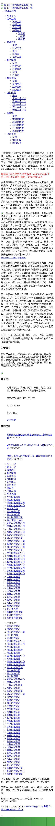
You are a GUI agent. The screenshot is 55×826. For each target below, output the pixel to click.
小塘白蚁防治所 (15, 550)
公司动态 (16, 84)
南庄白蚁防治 (13, 721)
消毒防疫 (16, 140)
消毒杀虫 (11, 491)
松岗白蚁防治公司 (16, 541)
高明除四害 (18, 131)
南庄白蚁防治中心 (16, 565)
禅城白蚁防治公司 (16, 502)
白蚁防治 (16, 48)
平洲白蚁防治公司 (16, 526)
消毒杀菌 (16, 57)
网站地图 (11, 494)
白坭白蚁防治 (13, 603)
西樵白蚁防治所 (15, 768)
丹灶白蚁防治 (13, 712)
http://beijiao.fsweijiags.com (13, 257)
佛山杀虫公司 (13, 511)
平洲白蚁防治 (13, 682)
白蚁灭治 (16, 66)
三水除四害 (18, 128)
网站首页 (11, 16)
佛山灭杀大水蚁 (15, 520)
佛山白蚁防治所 (15, 650)
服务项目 (11, 470)
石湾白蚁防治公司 (16, 562)
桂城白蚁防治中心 (16, 679)
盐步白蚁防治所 (15, 691)
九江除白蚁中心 (15, 615)
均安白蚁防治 (13, 591)
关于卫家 (16, 21)
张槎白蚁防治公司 (16, 559)
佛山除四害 (12, 635)
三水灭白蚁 (12, 508)
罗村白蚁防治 (13, 709)
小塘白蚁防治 (13, 706)
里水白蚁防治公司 (16, 694)
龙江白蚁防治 (13, 585)
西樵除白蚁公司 (15, 612)
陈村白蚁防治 (13, 726)
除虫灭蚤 (16, 143)
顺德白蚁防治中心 (16, 505)
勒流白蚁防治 (13, 582)
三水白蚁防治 (19, 107)
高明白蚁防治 (19, 110)
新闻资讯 (11, 476)
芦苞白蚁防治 (13, 606)
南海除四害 (18, 119)
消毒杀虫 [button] (11, 134)
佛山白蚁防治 (13, 499)
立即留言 (11, 420)
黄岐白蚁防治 (13, 688)
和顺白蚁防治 (13, 700)
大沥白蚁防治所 (15, 685)
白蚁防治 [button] (11, 92)
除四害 (15, 54)
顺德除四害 (18, 125)
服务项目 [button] (11, 42)
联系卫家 (16, 24)
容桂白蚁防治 (13, 594)
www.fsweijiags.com (33, 806)
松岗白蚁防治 (13, 697)
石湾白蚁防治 (13, 718)
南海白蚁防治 (19, 101)
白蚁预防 (16, 69)
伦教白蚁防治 (13, 579)
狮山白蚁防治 (13, 703)
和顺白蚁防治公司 (16, 544)
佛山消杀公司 (13, 514)
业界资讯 (16, 86)
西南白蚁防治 (13, 600)
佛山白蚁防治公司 (16, 632)
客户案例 (11, 473)
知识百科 (16, 89)
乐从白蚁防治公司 (16, 567)
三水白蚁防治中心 (16, 655)
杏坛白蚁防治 (13, 588)
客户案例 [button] (11, 60)
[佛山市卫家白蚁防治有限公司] (27, 7)
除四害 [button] (10, 113)
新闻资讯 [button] (11, 78)
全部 (14, 45)
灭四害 (15, 75)
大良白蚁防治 (13, 576)
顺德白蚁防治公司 (16, 664)
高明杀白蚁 (12, 609)
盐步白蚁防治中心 (16, 535)
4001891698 (9, 11)
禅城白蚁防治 (19, 98)
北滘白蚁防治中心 (16, 573)
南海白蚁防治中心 (16, 641)
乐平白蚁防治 (13, 597)
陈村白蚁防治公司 (16, 570)
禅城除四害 (18, 122)
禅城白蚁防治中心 (16, 661)
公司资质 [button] (16, 30)
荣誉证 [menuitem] (21, 39)
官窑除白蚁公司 (15, 774)
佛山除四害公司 (15, 517)
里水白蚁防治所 (15, 538)
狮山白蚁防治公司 (16, 547)
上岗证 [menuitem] (21, 36)
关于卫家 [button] (11, 18)
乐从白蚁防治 (13, 724)
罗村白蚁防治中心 (16, 553)
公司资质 (11, 485)
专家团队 (16, 27)
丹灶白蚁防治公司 (16, 556)
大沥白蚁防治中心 (16, 529)
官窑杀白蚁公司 (15, 618)
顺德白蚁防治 (19, 104)
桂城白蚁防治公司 (16, 523)
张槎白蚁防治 (13, 715)
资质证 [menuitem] (21, 33)
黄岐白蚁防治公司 (16, 532)
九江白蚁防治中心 (16, 771)
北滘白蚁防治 (13, 729)
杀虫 (14, 51)
